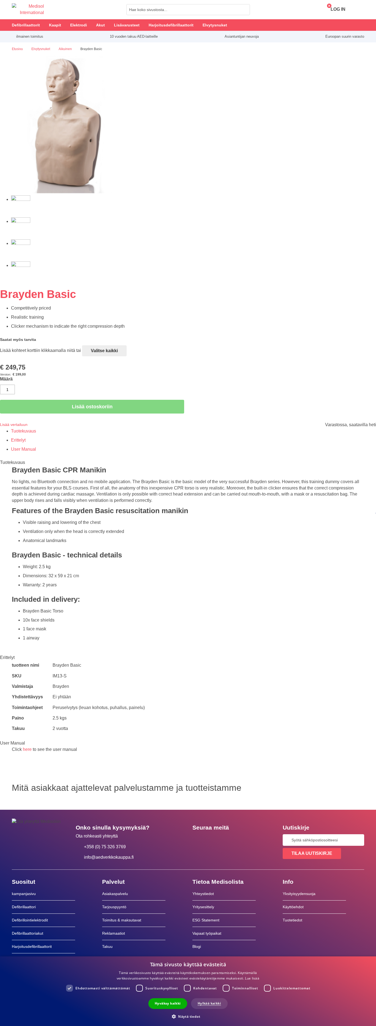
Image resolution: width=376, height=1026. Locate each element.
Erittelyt (18, 440)
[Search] (244, 9)
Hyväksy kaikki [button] (168, 1003)
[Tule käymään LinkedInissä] (214, 840)
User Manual (23, 449)
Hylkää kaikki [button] (209, 1003)
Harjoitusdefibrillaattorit (32, 946)
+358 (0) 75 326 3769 (105, 846)
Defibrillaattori (24, 907)
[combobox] (188, 9)
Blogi (196, 946)
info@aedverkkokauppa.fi (109, 857)
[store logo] (28, 9)
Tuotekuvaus (23, 431)
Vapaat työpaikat (206, 933)
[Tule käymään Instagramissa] (230, 840)
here (27, 749)
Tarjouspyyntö (114, 907)
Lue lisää (252, 978)
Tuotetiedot (292, 920)
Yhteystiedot (203, 893)
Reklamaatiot (113, 933)
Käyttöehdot (293, 907)
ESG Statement (205, 920)
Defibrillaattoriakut (27, 933)
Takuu (107, 946)
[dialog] (188, 991)
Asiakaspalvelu (115, 893)
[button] (188, 1016)
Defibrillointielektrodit (30, 920)
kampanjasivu (24, 893)
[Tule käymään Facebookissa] (198, 840)
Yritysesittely (203, 907)
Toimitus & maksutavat (121, 920)
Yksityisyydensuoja (299, 893)
